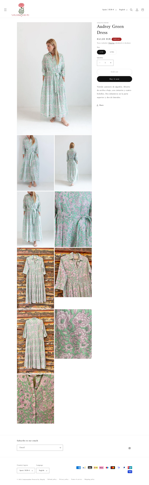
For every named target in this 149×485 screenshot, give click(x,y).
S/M (103, 52)
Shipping (111, 43)
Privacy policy (64, 479)
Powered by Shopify (38, 479)
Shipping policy (90, 479)
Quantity (100, 58)
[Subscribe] (60, 448)
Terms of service (76, 479)
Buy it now (114, 79)
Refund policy (52, 479)
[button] (5, 10)
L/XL (113, 52)
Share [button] (101, 105)
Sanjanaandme (27, 479)
